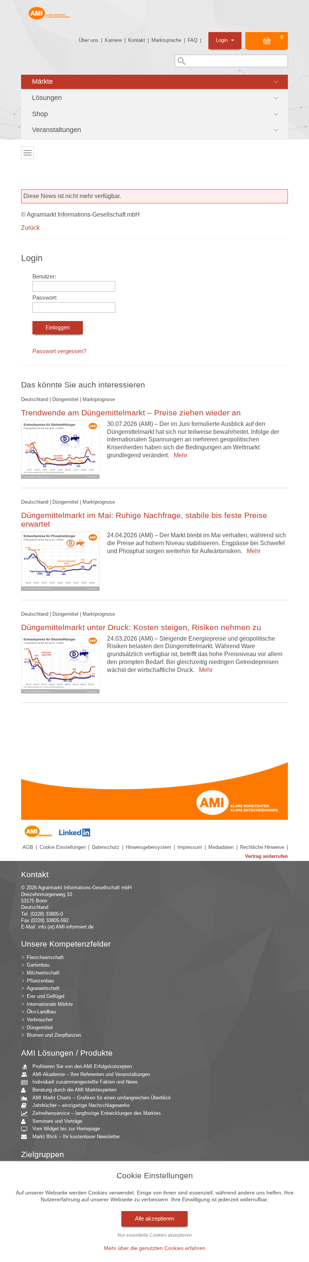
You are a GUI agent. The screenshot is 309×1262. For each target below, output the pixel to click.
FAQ (192, 40)
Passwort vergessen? (59, 351)
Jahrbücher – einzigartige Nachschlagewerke (81, 1105)
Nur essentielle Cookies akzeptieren (155, 1235)
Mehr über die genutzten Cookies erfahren (154, 1248)
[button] (154, 82)
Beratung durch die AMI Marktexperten (74, 1090)
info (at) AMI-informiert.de (65, 927)
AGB (28, 847)
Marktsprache (166, 40)
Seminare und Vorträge (57, 1121)
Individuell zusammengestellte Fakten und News (85, 1082)
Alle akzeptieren (154, 1219)
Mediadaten (221, 847)
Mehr (179, 455)
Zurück (30, 227)
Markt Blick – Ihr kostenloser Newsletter (76, 1136)
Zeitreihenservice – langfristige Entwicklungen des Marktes (96, 1113)
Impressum (189, 847)
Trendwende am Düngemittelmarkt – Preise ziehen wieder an (131, 412)
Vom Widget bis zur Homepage (66, 1128)
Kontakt (136, 40)
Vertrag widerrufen (266, 856)
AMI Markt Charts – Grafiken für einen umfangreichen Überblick (101, 1098)
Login (222, 40)
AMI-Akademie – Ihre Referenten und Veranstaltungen (91, 1074)
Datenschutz (105, 847)
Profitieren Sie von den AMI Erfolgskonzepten (82, 1066)
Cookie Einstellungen (63, 847)
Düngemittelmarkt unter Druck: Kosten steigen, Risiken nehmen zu (141, 627)
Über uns (88, 40)
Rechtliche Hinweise (262, 847)
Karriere (113, 40)
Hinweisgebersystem (148, 847)
